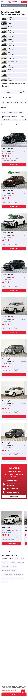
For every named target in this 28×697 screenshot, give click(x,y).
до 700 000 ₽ (16, 119)
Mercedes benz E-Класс (7, 574)
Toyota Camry (5, 582)
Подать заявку (14, 496)
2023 (25, 102)
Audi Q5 (17, 558)
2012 (7, 102)
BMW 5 (22, 558)
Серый (15, 112)
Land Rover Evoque (6, 570)
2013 (12, 102)
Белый (3, 112)
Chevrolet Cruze (5, 562)
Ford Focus (13, 562)
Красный (9, 112)
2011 (3, 102)
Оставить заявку (14, 164)
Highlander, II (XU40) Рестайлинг (8, 91)
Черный (21, 112)
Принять (14, 694)
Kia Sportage (13, 566)
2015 (16, 102)
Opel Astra (12, 578)
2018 (21, 102)
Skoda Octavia (20, 578)
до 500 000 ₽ (6, 119)
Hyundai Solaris (5, 566)
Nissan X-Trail (5, 578)
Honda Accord (21, 562)
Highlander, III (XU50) (21, 91)
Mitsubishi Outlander (18, 574)
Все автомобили (13, 551)
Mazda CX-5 (14, 570)
